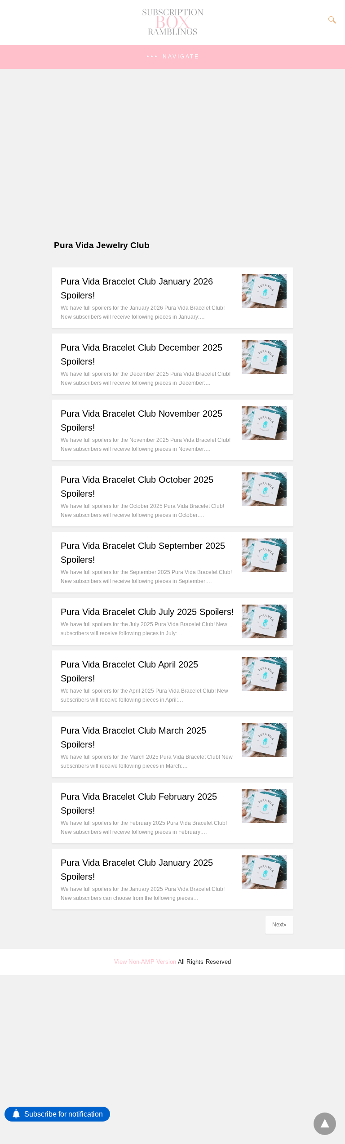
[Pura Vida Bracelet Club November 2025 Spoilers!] (264, 437)
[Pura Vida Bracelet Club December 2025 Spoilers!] (264, 371)
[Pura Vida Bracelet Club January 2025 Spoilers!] (264, 886)
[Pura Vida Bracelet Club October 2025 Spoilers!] (264, 503)
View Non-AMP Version (145, 961)
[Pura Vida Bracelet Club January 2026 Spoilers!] (264, 305)
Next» (279, 924)
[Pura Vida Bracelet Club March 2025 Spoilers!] (264, 754)
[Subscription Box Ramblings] (172, 33)
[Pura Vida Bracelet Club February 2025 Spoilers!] (264, 820)
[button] (172, 57)
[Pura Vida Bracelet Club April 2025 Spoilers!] (264, 688)
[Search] (330, 20)
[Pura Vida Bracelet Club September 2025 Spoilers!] (264, 570)
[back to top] (325, 1124)
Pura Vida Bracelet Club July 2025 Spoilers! (147, 612)
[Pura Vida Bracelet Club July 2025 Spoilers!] (264, 636)
